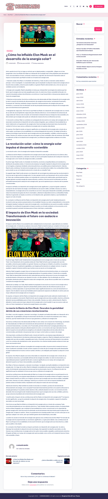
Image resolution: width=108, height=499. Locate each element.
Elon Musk (9, 50)
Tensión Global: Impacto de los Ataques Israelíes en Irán (89, 67)
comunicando (22, 445)
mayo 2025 (79, 138)
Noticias (78, 179)
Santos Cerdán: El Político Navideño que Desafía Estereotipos (88, 49)
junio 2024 (79, 151)
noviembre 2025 (81, 117)
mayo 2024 (79, 155)
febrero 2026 (80, 107)
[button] (98, 6)
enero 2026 (79, 111)
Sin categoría (80, 186)
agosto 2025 (80, 128)
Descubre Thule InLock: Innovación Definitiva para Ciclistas (87, 61)
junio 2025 (79, 134)
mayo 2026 (79, 97)
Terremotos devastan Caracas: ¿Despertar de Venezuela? (86, 43)
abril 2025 (79, 141)
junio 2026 (79, 94)
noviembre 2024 (81, 145)
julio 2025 (79, 131)
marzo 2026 (80, 104)
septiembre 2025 (81, 124)
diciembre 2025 (81, 114)
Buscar (79, 24)
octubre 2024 (80, 148)
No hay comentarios (38, 63)
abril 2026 (79, 100)
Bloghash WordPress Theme (71, 496)
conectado (32, 485)
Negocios (79, 176)
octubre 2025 (80, 121)
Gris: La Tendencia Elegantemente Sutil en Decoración (89, 55)
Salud (78, 182)
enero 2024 (79, 158)
